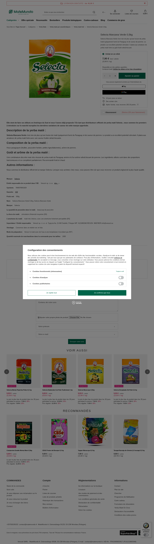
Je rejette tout (51, 293)
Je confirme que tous (102, 293)
